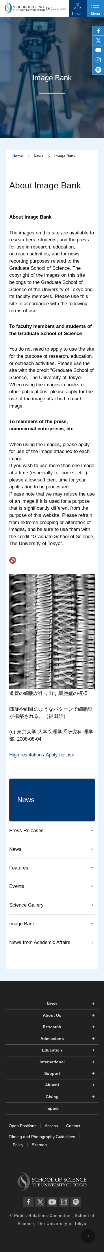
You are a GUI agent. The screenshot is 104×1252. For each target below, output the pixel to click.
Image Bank (22, 923)
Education (52, 1050)
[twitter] (98, 40)
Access (51, 1125)
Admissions (52, 1038)
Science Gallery (26, 905)
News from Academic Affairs (39, 942)
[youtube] (98, 50)
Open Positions (22, 1125)
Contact (73, 1125)
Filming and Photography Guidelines (42, 1136)
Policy (18, 1144)
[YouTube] (52, 1202)
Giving (52, 1096)
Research (52, 1026)
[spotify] (98, 70)
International (52, 1062)
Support (52, 1073)
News (15, 849)
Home (17, 156)
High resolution (25, 755)
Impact (52, 1108)
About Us (52, 1015)
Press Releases (26, 830)
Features (18, 868)
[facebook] (98, 31)
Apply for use (60, 755)
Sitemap (39, 1144)
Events (16, 886)
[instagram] (98, 60)
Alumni (52, 1085)
